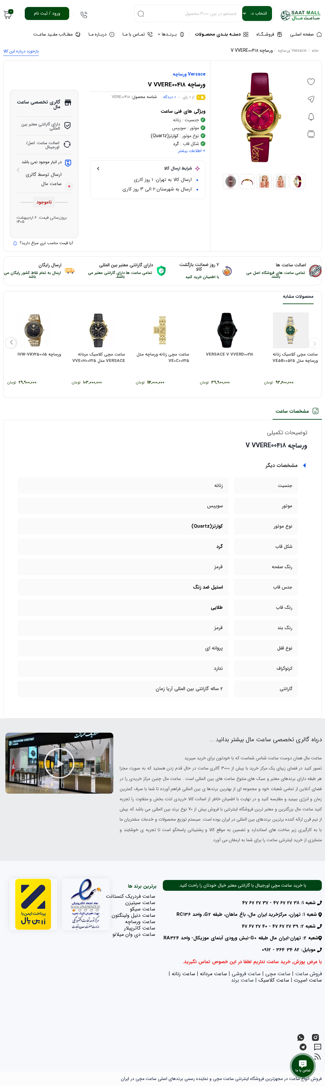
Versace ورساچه (292, 50)
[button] (59, 763)
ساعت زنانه (183, 974)
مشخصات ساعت (292, 411)
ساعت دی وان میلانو (133, 934)
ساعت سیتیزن (140, 903)
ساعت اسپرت (308, 980)
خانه (315, 50)
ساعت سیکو (142, 909)
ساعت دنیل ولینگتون (133, 915)
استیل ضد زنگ (208, 587)
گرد (176, 143)
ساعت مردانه (213, 974)
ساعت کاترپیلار (139, 928)
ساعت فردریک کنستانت (130, 896)
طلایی (217, 607)
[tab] (297, 413)
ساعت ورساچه (140, 922)
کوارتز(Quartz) (164, 135)
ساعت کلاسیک (273, 980)
